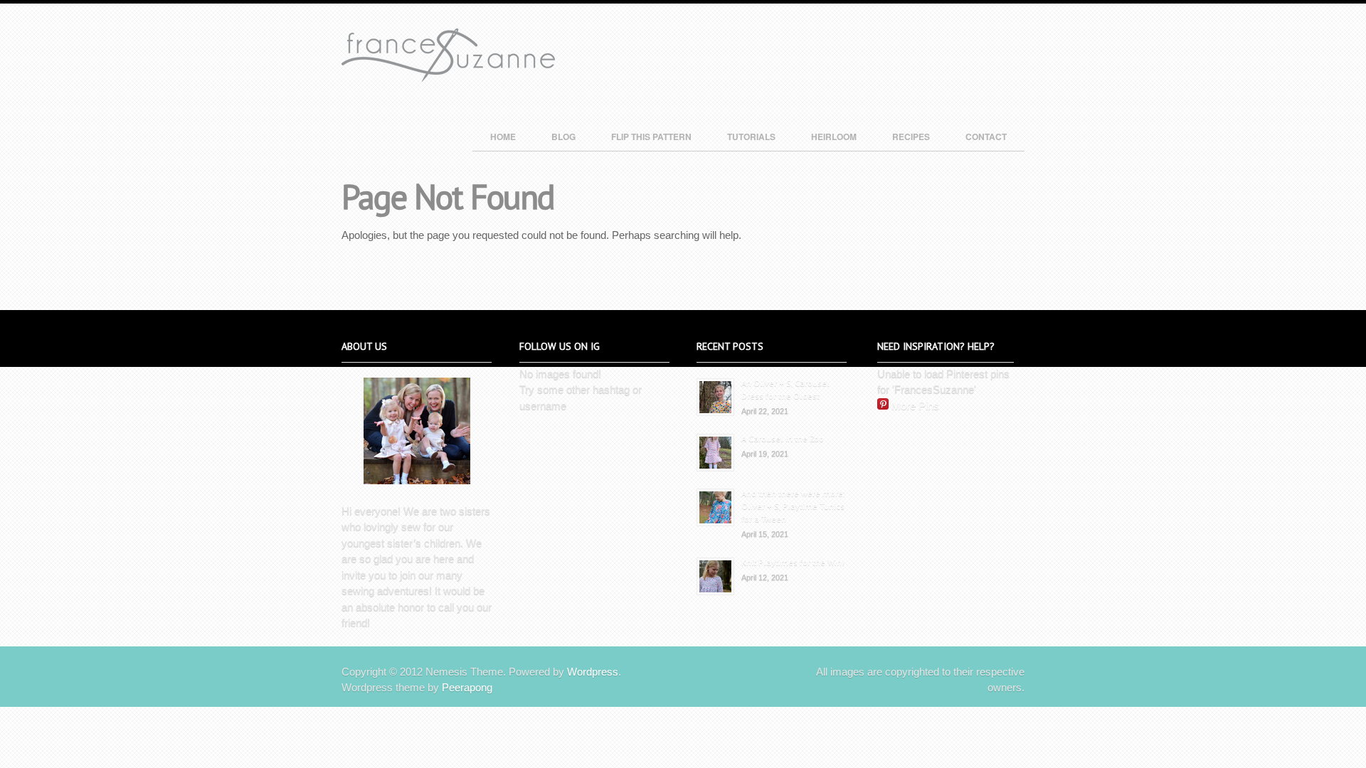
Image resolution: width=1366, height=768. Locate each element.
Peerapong (467, 687)
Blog (563, 136)
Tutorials (751, 136)
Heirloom (834, 136)
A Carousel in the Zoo (782, 438)
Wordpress (592, 672)
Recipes (911, 136)
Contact (986, 136)
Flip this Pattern (651, 136)
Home (503, 136)
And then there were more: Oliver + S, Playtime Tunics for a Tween (793, 506)
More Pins (915, 406)
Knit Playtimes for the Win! (793, 562)
